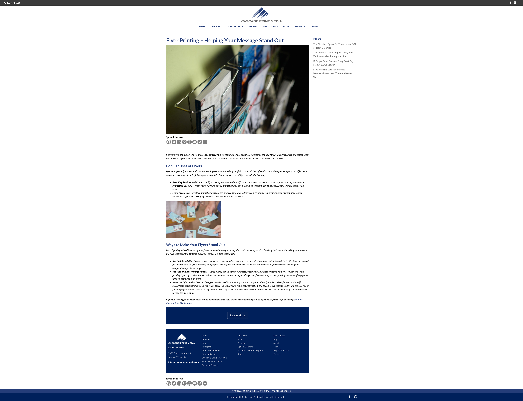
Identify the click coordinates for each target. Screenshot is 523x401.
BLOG (286, 26)
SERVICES (215, 26)
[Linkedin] (179, 142)
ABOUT (298, 26)
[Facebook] (168, 142)
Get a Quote (279, 335)
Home (205, 335)
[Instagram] (189, 142)
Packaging (206, 346)
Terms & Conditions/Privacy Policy (250, 391)
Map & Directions (281, 350)
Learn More (237, 315)
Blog (275, 339)
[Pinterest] (184, 142)
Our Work (242, 335)
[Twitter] (174, 142)
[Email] (194, 142)
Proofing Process (281, 391)
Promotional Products (212, 361)
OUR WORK (234, 26)
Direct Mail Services (211, 350)
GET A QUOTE (270, 26)
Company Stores (210, 365)
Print (204, 343)
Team (276, 346)
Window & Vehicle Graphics (214, 357)
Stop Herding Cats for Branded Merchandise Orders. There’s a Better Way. (332, 73)
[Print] (199, 142)
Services (206, 339)
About (276, 343)
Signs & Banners (209, 354)
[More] (205, 142)
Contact (277, 354)
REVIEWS (253, 26)
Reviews (241, 354)
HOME (201, 26)
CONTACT (316, 26)
